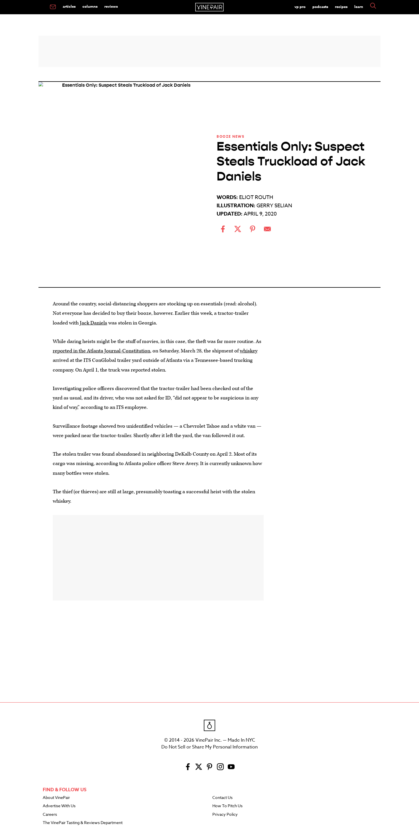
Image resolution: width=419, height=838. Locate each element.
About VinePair (56, 798)
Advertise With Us (59, 806)
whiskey (248, 351)
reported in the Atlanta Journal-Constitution (101, 351)
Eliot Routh (256, 197)
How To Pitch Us (227, 806)
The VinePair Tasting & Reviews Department (83, 823)
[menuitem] (52, 7)
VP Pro (300, 6)
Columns (89, 6)
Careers (50, 814)
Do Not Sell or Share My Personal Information (209, 747)
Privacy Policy (225, 814)
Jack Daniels (93, 323)
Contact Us (222, 798)
